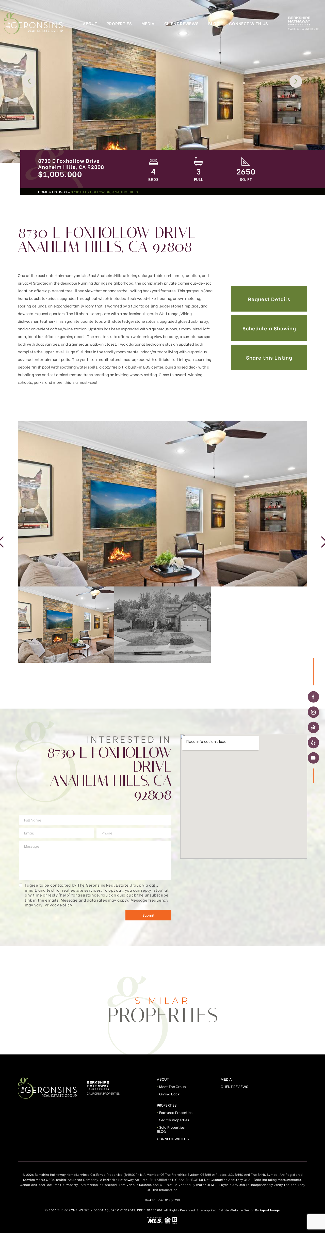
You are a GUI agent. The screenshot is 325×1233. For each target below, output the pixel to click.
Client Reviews (181, 23)
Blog (213, 23)
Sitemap (203, 1210)
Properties (119, 23)
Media (148, 23)
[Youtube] (313, 758)
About (90, 23)
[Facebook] (313, 697)
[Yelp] (313, 742)
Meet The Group (172, 1086)
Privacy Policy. (59, 904)
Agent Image (270, 1210)
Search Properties (174, 1119)
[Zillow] (313, 727)
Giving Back (169, 1093)
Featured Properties (176, 1112)
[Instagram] (313, 712)
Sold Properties (172, 1127)
